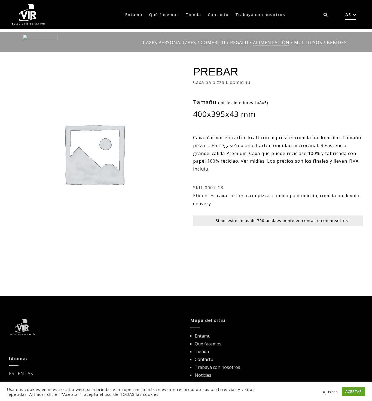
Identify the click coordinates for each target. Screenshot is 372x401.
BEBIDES (337, 42)
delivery (202, 203)
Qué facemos (208, 344)
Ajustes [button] (330, 391)
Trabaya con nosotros (217, 367)
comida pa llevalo (339, 196)
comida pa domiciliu (294, 196)
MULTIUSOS (308, 42)
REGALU (239, 42)
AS (30, 373)
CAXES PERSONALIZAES (169, 42)
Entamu (203, 336)
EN (21, 373)
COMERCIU (213, 42)
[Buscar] (326, 14)
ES (11, 373)
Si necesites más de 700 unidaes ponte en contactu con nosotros (282, 220)
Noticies (203, 375)
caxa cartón (230, 196)
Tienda (202, 351)
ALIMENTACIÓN (271, 42)
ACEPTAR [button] (353, 391)
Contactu (204, 359)
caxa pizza (258, 196)
